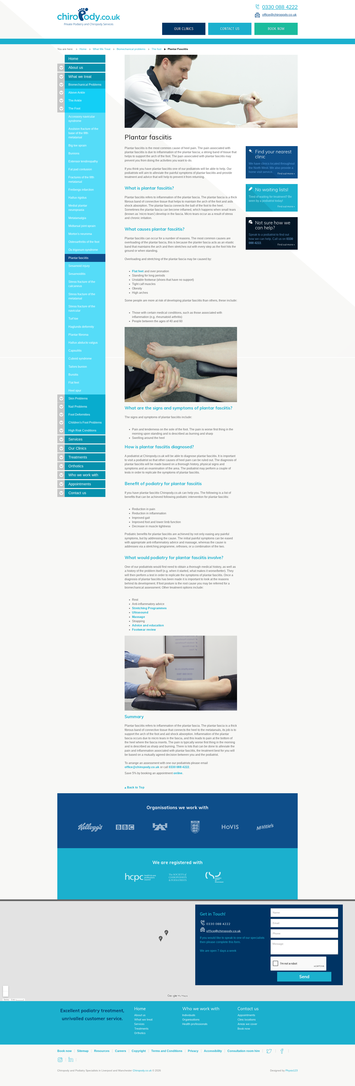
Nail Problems (77, 406)
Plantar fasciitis (178, 49)
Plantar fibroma (78, 334)
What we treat (80, 77)
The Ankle (75, 100)
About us (75, 67)
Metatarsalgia (77, 218)
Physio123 (291, 1070)
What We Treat (101, 49)
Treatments (77, 457)
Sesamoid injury (79, 265)
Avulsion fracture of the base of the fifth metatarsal (83, 133)
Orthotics (75, 466)
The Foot (74, 108)
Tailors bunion (77, 366)
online (177, 773)
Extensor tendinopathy (83, 161)
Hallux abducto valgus (83, 342)
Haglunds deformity (81, 326)
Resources (101, 1051)
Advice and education (148, 625)
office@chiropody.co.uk (279, 15)
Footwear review (144, 629)
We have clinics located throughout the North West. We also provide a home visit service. (272, 162)
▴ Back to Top (134, 787)
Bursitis (73, 374)
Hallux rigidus (77, 197)
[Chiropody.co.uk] (88, 14)
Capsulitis (75, 350)
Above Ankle (76, 92)
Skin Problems (78, 398)
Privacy (193, 1051)
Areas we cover (247, 1024)
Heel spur (74, 390)
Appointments (79, 484)
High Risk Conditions (82, 430)
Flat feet (138, 271)
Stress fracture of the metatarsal (81, 296)
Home (83, 49)
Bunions (73, 153)
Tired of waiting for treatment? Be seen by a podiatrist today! (272, 197)
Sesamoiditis (76, 273)
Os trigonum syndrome (83, 249)
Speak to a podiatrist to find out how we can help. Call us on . (272, 233)
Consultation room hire (243, 1051)
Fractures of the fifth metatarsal (81, 179)
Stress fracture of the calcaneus (81, 284)
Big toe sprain (77, 145)
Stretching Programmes (149, 608)
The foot (156, 49)
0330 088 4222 (280, 7)
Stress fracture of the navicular (81, 308)
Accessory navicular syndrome (81, 118)
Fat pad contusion (80, 169)
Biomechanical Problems (84, 84)
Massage (138, 616)
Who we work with (83, 475)
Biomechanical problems (131, 49)
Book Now (276, 29)
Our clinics (183, 29)
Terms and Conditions (166, 1051)
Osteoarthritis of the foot (83, 241)
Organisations (191, 1019)
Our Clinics (77, 448)
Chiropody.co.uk (142, 1070)
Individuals (188, 1015)
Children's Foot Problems (85, 422)
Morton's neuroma (80, 233)
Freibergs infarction (81, 189)
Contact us (229, 29)
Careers (120, 1051)
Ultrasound (140, 612)
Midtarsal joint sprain (82, 225)
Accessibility (213, 1051)
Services (75, 439)
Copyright (139, 1051)
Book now (244, 1028)
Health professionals (194, 1024)
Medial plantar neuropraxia (77, 207)
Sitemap (83, 1051)
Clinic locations (247, 1019)
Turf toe (73, 318)
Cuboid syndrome (80, 358)
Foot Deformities (79, 414)
